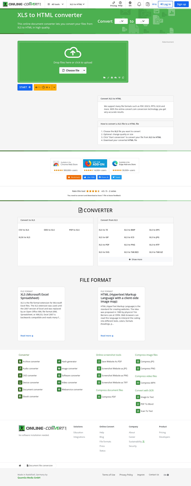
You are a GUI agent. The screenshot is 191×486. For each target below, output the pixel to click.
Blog (102, 436)
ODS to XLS (49, 230)
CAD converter (30, 375)
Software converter (71, 375)
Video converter (69, 382)
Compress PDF (109, 396)
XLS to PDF (104, 244)
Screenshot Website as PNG (115, 375)
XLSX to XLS (24, 237)
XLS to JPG (154, 237)
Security (133, 446)
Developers (164, 436)
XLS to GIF (104, 237)
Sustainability (135, 441)
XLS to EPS (154, 230)
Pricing (113, 5)
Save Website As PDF (112, 361)
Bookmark (75, 177)
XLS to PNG (129, 244)
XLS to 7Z (103, 230)
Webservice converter (72, 389)
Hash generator (69, 361)
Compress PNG (148, 368)
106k (91, 177)
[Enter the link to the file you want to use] (108, 77)
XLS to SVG (104, 252)
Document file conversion (41, 465)
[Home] (20, 465)
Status (102, 450)
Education (78, 432)
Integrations (79, 436)
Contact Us (154, 474)
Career (132, 436)
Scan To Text (147, 411)
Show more (136, 259)
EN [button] (130, 5)
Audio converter (30, 368)
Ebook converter (31, 396)
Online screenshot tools (108, 354)
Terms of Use (108, 474)
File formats (105, 441)
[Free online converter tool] (24, 4)
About (132, 432)
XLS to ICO (129, 237)
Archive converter (31, 361)
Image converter (69, 368)
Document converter (33, 389)
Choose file (72, 70)
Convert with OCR (144, 390)
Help (120, 5)
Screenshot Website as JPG (114, 368)
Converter (24, 354)
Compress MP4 (148, 382)
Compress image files (146, 354)
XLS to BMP (129, 230)
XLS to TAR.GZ (156, 252)
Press (102, 446)
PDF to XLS (74, 230)
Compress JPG (147, 361)
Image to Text (147, 397)
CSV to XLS (24, 230)
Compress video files (146, 376)
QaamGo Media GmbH (29, 477)
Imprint (140, 474)
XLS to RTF (154, 244)
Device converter (31, 382)
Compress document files (109, 390)
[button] (55, 4)
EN (165, 475)
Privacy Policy (126, 474)
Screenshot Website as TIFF (115, 382)
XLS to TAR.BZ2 (131, 252)
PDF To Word (147, 404)
